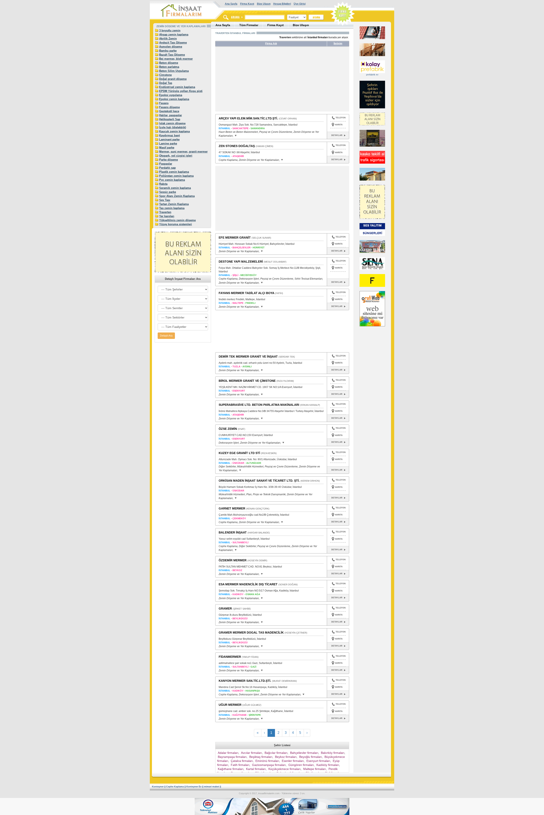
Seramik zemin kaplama (175, 188)
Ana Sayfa (231, 3)
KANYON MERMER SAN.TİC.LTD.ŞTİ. (245, 680)
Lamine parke (168, 143)
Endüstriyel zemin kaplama (177, 87)
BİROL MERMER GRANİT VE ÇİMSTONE (247, 380)
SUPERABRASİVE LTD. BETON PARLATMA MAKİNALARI (259, 404)
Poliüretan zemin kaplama (176, 175)
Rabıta (163, 183)
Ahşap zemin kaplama (173, 34)
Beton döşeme (168, 62)
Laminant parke (169, 139)
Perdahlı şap (167, 167)
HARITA (339, 124)
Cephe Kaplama (175, 786)
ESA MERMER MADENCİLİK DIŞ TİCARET (248, 584)
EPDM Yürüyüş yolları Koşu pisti (181, 91)
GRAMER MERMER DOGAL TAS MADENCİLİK (251, 632)
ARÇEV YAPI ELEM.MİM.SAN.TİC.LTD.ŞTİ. (248, 118)
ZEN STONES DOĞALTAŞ (237, 146)
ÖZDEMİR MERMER (232, 560)
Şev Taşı (164, 200)
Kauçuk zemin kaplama (174, 131)
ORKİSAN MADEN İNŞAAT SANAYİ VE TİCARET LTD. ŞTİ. (259, 480)
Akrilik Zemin (168, 38)
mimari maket (211, 786)
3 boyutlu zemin (169, 30)
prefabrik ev (372, 74)
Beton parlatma (169, 66)
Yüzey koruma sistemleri (175, 224)
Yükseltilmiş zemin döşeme (177, 220)
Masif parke (166, 147)
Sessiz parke (167, 192)
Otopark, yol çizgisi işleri (175, 155)
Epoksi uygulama (170, 95)
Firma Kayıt (247, 3)
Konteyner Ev (193, 786)
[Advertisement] (255, 80)
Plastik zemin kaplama (174, 171)
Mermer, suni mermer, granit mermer (183, 151)
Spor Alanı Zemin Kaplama (177, 196)
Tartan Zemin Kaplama (174, 204)
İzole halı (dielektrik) (172, 127)
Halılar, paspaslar (170, 115)
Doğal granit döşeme (173, 79)
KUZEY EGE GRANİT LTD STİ (239, 453)
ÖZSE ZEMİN (228, 428)
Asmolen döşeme (170, 46)
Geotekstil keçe (169, 111)
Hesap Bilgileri (282, 3)
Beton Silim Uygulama (174, 70)
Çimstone (165, 74)
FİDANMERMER (230, 656)
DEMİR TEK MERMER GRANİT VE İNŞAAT (248, 356)
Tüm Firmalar (248, 25)
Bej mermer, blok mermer (176, 58)
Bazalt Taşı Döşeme (172, 54)
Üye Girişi (300, 3)
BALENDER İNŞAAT (233, 532)
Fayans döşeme (169, 107)
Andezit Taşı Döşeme (173, 42)
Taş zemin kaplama (171, 208)
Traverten (165, 212)
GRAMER (225, 608)
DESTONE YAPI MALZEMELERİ (241, 261)
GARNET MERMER (232, 508)
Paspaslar (165, 163)
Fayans (164, 103)
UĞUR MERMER (230, 704)
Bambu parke (168, 50)
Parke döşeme (168, 159)
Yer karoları (166, 216)
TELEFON (341, 117)
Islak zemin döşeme (172, 123)
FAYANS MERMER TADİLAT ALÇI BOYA (246, 293)
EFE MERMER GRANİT (235, 237)
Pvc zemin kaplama (172, 179)
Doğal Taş (165, 83)
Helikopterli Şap (169, 119)
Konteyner (158, 786)
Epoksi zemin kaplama (174, 99)
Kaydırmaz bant (169, 135)
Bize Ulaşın (264, 3)
